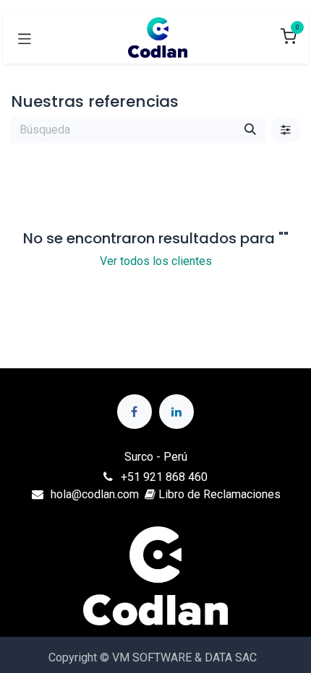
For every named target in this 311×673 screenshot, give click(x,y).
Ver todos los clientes (156, 261)
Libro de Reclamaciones (218, 494)
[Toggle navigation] (24, 37)
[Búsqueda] (250, 130)
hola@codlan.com (95, 494)
